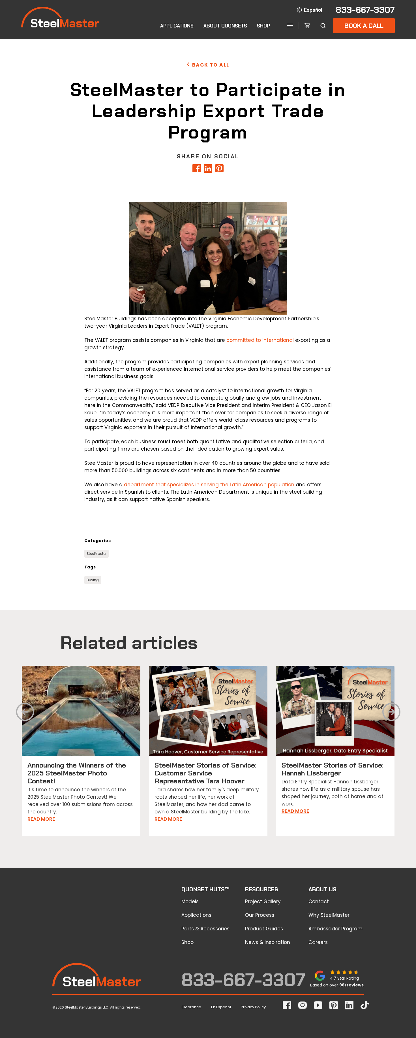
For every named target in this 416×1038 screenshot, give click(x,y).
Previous (25, 714)
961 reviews (351, 985)
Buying (93, 579)
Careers (318, 942)
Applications (177, 26)
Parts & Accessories (205, 928)
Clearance (191, 1007)
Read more (41, 819)
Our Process (259, 915)
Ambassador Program (335, 928)
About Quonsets (225, 26)
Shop (263, 26)
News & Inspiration (267, 942)
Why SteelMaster (328, 915)
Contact (318, 901)
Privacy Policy (253, 1007)
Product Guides (264, 928)
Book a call (363, 26)
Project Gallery (263, 901)
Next (391, 714)
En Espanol (221, 1007)
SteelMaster (96, 553)
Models (190, 901)
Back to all (210, 65)
